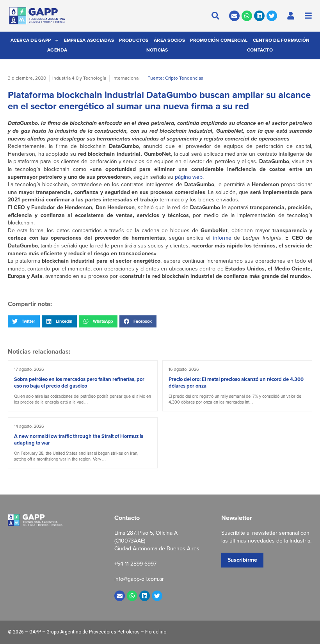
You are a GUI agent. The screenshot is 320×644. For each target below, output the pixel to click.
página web (189, 177)
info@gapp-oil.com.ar (139, 579)
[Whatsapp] (247, 16)
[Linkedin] (259, 16)
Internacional (126, 78)
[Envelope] (234, 16)
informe (222, 238)
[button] (24, 321)
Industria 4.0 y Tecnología (79, 78)
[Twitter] (272, 16)
